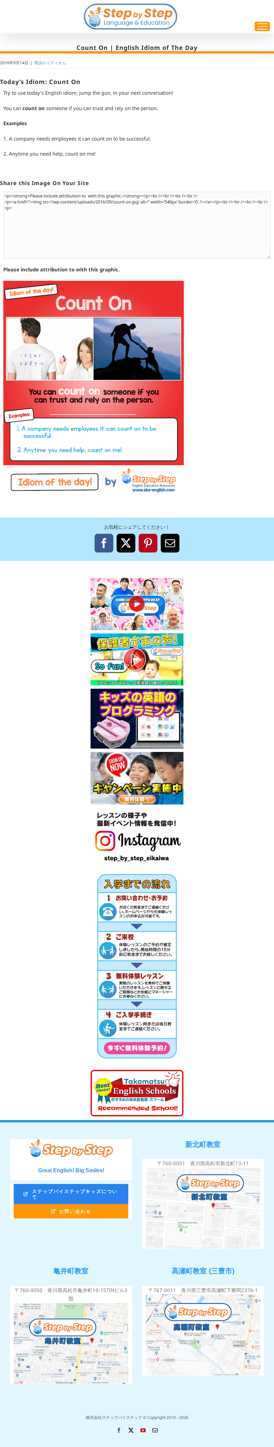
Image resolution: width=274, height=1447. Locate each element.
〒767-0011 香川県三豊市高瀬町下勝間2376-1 (203, 1290)
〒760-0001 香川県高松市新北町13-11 (203, 1163)
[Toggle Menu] (262, 26)
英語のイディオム (50, 63)
